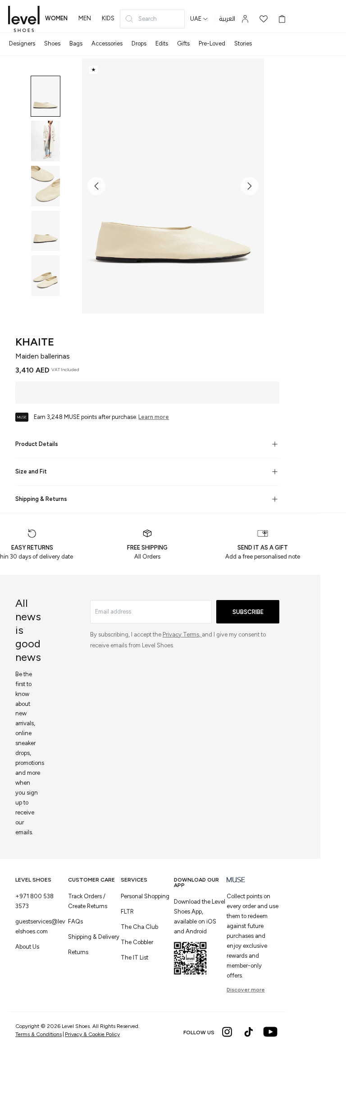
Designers (22, 43)
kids (108, 18)
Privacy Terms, (182, 634)
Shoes (52, 43)
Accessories (107, 43)
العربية (227, 19)
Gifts (183, 43)
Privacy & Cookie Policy (92, 1034)
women (56, 18)
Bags (75, 43)
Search (147, 18)
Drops (139, 43)
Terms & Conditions (38, 1034)
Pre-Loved (212, 43)
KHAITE (34, 341)
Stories (243, 43)
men (84, 18)
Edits (161, 43)
